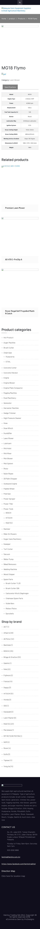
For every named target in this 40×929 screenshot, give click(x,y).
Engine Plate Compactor (13, 388)
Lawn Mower (15, 80)
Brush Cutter (9, 347)
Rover (6, 748)
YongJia (7, 766)
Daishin (6, 663)
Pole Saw (7, 494)
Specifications (10, 87)
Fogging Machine (10, 393)
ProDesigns (29, 919)
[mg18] (20, 43)
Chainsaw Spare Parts (14, 598)
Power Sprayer (9, 499)
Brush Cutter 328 (12, 588)
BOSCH (8, 513)
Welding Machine (10, 569)
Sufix (6, 754)
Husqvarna (10, 356)
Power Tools (8, 509)
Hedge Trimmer (10, 413)
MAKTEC (9, 523)
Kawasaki (7, 712)
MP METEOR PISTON (12, 736)
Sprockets (10, 613)
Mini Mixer (7, 453)
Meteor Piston (11, 608)
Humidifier (8, 433)
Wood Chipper (9, 574)
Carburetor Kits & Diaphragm (17, 593)
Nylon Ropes (8, 473)
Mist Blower (8, 458)
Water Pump (8, 559)
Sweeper (7, 544)
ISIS (5, 706)
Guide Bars (10, 603)
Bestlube (7, 645)
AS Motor (7, 639)
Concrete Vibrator (11, 373)
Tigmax (6, 760)
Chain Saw (8, 353)
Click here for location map (13, 876)
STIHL (8, 361)
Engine (6, 378)
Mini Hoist (7, 448)
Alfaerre (7, 633)
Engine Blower (9, 383)
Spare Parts (8, 579)
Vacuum (7, 554)
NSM (5, 742)
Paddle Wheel (9, 489)
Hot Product (8, 337)
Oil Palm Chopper (10, 478)
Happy (6, 687)
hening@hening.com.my (11, 857)
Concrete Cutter (10, 368)
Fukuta (6, 681)
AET (5, 627)
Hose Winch (8, 428)
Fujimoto (7, 675)
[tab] (10, 87)
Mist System (8, 463)
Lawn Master (9, 718)
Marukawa (8, 730)
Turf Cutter (8, 549)
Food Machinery (10, 398)
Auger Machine (9, 342)
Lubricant (7, 443)
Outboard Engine (10, 484)
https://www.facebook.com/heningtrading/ (19, 864)
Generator (8, 403)
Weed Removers (10, 564)
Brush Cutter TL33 (13, 583)
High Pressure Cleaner (12, 418)
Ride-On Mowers (10, 534)
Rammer (7, 529)
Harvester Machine (11, 408)
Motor (6, 468)
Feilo (5, 669)
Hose (5, 423)
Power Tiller (8, 504)
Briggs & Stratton (10, 657)
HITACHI (9, 518)
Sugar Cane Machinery (12, 539)
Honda (6, 699)
